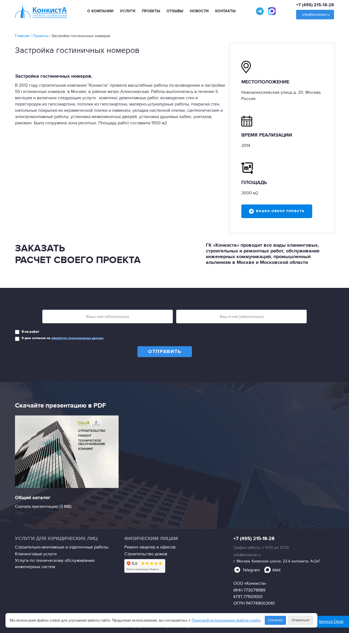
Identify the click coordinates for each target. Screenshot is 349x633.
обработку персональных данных (77, 338)
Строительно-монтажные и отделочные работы (61, 547)
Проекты (151, 11)
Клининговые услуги (36, 554)
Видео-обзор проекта (280, 211)
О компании (100, 11)
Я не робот (30, 332)
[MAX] (272, 11)
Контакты (225, 11)
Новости (199, 11)
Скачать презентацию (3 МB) (43, 506)
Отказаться (300, 620)
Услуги (127, 11)
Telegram (251, 569)
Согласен (275, 620)
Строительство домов (145, 554)
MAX (276, 569)
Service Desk (331, 621)
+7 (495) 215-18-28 (315, 5)
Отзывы (175, 11)
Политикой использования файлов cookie (226, 620)
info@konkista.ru (316, 14)
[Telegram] (260, 11)
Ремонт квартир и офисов (150, 547)
